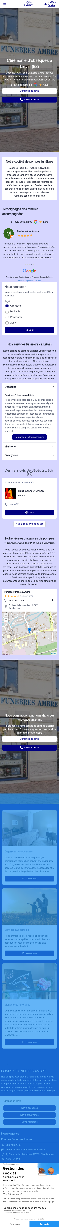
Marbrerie (15, 311)
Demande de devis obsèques (29, 437)
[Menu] (4, 4)
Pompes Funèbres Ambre (17, 592)
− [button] (6, 620)
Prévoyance (16, 317)
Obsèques (15, 306)
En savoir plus (29, 878)
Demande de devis (29, 91)
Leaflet (53, 654)
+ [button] (6, 615)
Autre (13, 323)
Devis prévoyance (29, 1115)
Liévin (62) (14, 504)
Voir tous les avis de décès (29, 524)
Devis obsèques (29, 1108)
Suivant (29, 330)
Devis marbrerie (29, 1122)
